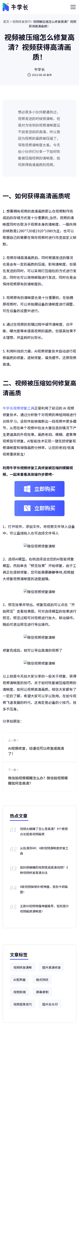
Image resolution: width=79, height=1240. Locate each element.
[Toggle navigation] (73, 7)
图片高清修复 (51, 967)
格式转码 (42, 979)
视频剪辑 (19, 992)
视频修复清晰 (22, 967)
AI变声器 (19, 979)
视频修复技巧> (22, 21)
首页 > (7, 21)
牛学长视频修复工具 (18, 408)
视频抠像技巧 (22, 1004)
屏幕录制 (42, 992)
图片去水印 (50, 1004)
